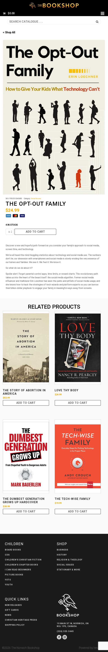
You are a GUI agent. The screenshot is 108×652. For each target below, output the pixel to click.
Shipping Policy (15, 625)
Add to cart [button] (26, 402)
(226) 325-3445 (65, 631)
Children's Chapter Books (21, 565)
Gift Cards (12, 610)
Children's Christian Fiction (23, 560)
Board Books (13, 550)
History (62, 555)
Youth (9, 585)
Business (62, 550)
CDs (7, 555)
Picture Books (14, 575)
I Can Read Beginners (18, 570)
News (8, 615)
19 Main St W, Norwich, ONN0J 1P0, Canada (73, 624)
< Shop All (9, 32)
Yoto (8, 580)
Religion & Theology (69, 560)
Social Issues (36, 199)
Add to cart (35, 231)
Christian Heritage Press (21, 620)
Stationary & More (68, 570)
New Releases (13, 605)
